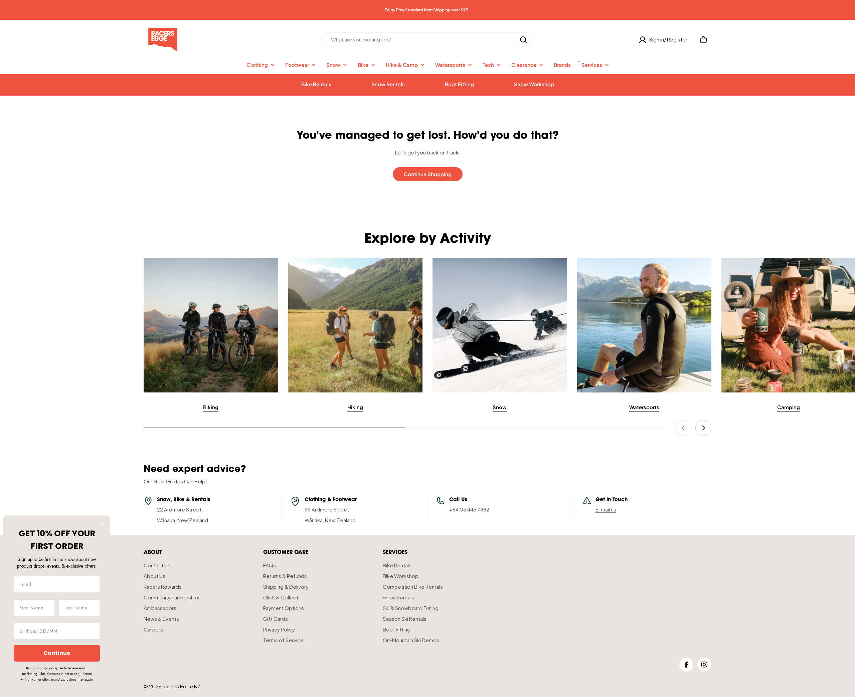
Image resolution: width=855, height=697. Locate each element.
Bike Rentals (316, 84)
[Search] (523, 40)
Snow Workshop (534, 84)
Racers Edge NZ (182, 686)
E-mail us (605, 509)
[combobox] (427, 40)
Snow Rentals (388, 84)
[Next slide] (703, 428)
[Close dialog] (102, 524)
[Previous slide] (683, 428)
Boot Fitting (459, 84)
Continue (56, 653)
